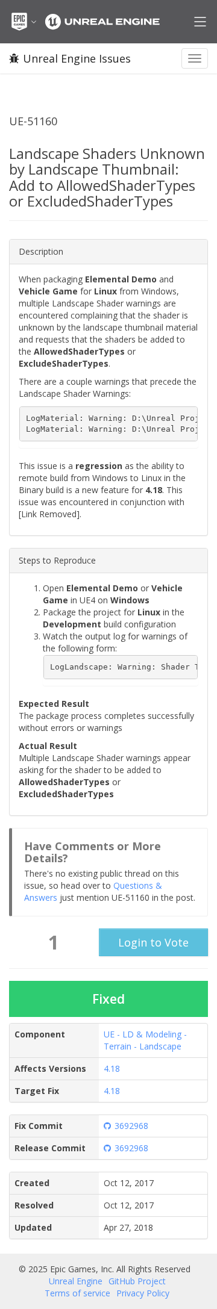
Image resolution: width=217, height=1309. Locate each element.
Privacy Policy (142, 1293)
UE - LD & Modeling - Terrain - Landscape (145, 1040)
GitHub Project (137, 1281)
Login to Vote (153, 942)
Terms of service (77, 1293)
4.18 (112, 1068)
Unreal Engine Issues (77, 58)
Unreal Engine (75, 1281)
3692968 (131, 1125)
